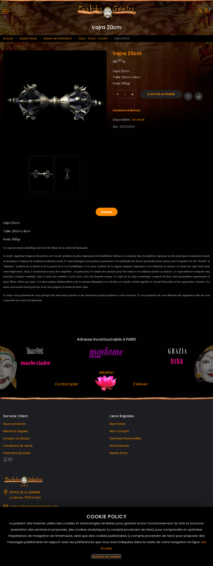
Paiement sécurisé (16, 453)
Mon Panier (118, 424)
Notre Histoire (119, 446)
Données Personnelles (125, 438)
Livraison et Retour (16, 438)
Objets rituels (28, 38)
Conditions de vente (18, 446)
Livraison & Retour (126, 110)
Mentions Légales (15, 431)
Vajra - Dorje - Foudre (93, 38)
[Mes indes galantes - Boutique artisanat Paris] (106, 11)
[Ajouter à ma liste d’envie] (188, 96)
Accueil (8, 38)
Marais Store (119, 453)
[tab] (107, 212)
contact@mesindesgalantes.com (33, 506)
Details (106, 212)
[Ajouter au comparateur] (198, 96)
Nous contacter (14, 424)
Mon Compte (119, 431)
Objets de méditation (57, 38)
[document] (106, 536)
